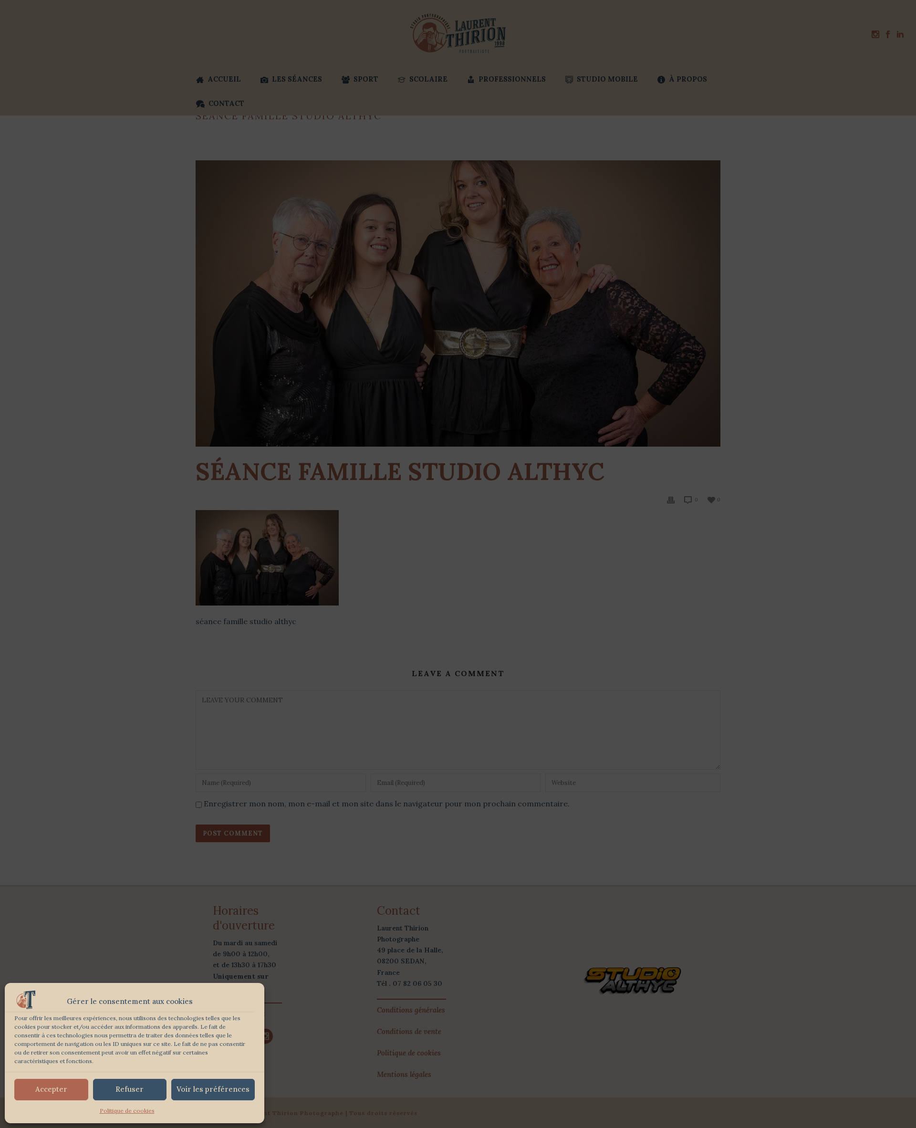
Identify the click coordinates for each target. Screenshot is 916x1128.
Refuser (129, 1089)
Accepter (51, 1089)
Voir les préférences (213, 1089)
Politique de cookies (127, 1110)
